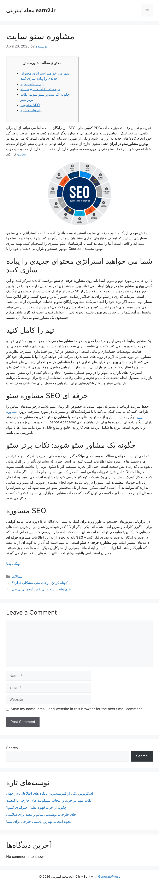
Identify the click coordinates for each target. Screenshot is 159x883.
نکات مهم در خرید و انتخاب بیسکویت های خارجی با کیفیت (49, 800)
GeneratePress (109, 876)
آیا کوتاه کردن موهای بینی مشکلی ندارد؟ (42, 583)
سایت (21, 154)
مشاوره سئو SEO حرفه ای (40, 89)
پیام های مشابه (31, 110)
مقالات (17, 576)
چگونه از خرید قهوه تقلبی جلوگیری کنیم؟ (36, 807)
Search (12, 748)
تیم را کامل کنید (31, 84)
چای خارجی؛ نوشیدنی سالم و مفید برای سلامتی (41, 814)
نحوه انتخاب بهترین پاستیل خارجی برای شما (38, 821)
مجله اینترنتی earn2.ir (30, 10)
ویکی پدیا (13, 563)
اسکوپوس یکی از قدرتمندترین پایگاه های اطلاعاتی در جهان (49, 793)
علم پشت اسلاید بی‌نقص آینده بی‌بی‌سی (41, 589)
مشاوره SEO (30, 105)
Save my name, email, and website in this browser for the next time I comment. (77, 709)
